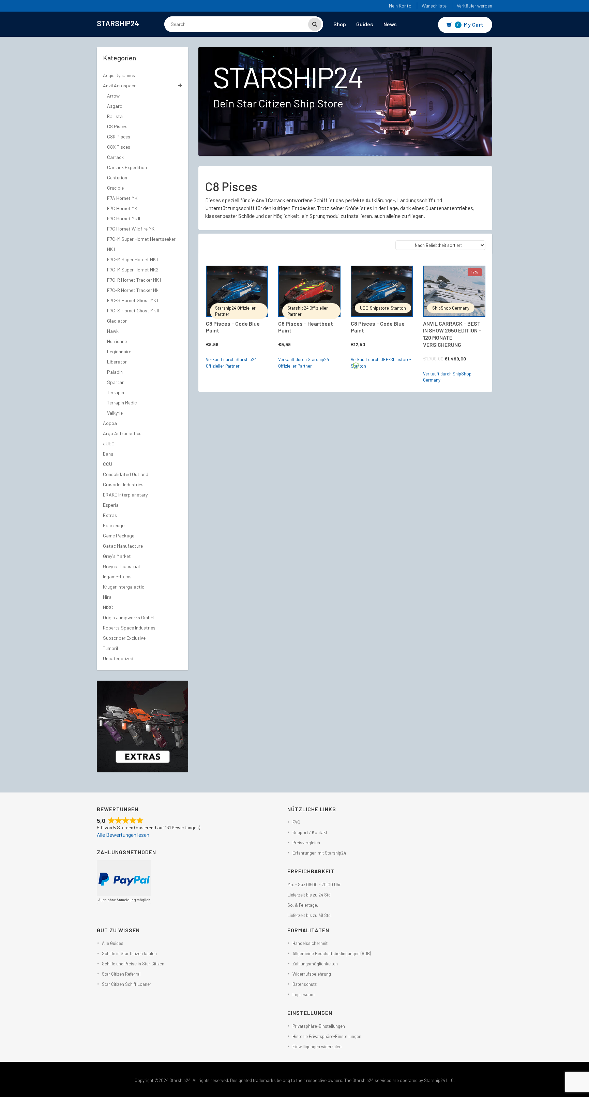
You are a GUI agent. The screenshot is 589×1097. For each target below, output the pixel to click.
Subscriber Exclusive (124, 638)
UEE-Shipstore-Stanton (383, 308)
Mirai (107, 597)
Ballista (115, 116)
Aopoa (110, 423)
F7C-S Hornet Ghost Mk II (133, 310)
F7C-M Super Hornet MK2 (132, 269)
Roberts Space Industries (129, 628)
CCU (107, 464)
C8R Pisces (118, 136)
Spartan (115, 382)
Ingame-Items (117, 576)
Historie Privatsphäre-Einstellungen (326, 1036)
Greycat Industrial (121, 566)
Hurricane (117, 341)
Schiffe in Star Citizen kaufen (129, 953)
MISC (108, 607)
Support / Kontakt (309, 832)
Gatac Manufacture (123, 546)
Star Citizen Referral (121, 974)
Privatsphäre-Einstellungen (318, 1026)
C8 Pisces (117, 126)
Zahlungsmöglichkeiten (315, 963)
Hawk (113, 331)
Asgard (114, 106)
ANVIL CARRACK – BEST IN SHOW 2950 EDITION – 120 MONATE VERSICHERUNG (452, 334)
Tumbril (110, 648)
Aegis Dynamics (119, 75)
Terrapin (115, 392)
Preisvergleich (306, 842)
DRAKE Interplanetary (125, 495)
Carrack (115, 157)
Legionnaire (119, 351)
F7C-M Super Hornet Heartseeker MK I (141, 244)
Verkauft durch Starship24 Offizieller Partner (231, 363)
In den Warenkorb (461, 274)
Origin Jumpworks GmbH (128, 617)
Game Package (118, 535)
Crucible (115, 188)
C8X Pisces (118, 147)
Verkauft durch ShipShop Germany (447, 377)
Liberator (117, 362)
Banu (108, 454)
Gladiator (117, 321)
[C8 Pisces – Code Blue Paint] (237, 291)
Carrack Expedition (127, 167)
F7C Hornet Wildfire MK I (131, 229)
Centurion (117, 177)
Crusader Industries (123, 484)
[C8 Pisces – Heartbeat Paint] (309, 291)
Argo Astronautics (122, 433)
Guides (364, 24)
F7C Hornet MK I (123, 208)
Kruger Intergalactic (123, 587)
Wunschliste (434, 6)
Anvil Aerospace (119, 85)
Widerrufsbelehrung (311, 974)
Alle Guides (112, 943)
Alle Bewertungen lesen (123, 834)
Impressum (303, 994)
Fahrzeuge (113, 525)
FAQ (296, 822)
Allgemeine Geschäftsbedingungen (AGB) (331, 953)
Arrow (113, 96)
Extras (110, 515)
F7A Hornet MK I (123, 198)
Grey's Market (117, 556)
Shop (339, 24)
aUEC (109, 443)
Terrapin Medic (122, 402)
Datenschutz (304, 984)
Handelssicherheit (310, 943)
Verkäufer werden (474, 6)
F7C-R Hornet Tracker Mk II (134, 290)
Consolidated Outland (125, 474)
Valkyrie (115, 413)
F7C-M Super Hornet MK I (132, 259)
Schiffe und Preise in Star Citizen (133, 963)
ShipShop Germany (450, 308)
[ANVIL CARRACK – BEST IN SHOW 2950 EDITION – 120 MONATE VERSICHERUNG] (454, 291)
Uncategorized (118, 658)
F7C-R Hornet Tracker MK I (134, 280)
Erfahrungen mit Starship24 (319, 853)
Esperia (111, 505)
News (390, 24)
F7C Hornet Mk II (123, 218)
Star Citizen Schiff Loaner (126, 984)
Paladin (115, 372)
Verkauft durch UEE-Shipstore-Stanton (381, 363)
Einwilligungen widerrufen (317, 1046)
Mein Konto (400, 6)
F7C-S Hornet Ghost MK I (132, 300)
